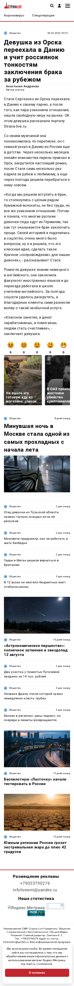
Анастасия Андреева (22, 86)
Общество (15, 33)
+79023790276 (35, 883)
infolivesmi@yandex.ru (35, 890)
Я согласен (37, 972)
